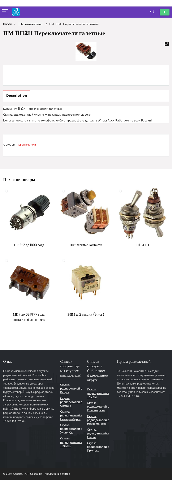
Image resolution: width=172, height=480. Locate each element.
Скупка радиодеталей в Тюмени (71, 442)
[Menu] (5, 12)
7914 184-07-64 (164, 12)
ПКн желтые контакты (86, 245)
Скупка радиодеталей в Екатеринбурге (71, 415)
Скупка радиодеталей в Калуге (71, 388)
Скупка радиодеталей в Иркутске (98, 447)
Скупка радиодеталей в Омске (98, 433)
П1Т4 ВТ (143, 245)
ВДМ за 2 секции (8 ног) (86, 314)
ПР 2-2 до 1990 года (29, 245)
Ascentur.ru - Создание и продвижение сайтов (41, 474)
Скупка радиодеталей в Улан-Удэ (71, 429)
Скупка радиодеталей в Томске (98, 393)
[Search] (152, 12)
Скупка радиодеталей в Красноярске (98, 406)
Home (7, 24)
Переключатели (31, 24)
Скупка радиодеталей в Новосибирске (98, 420)
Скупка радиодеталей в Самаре (71, 402)
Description (16, 95)
